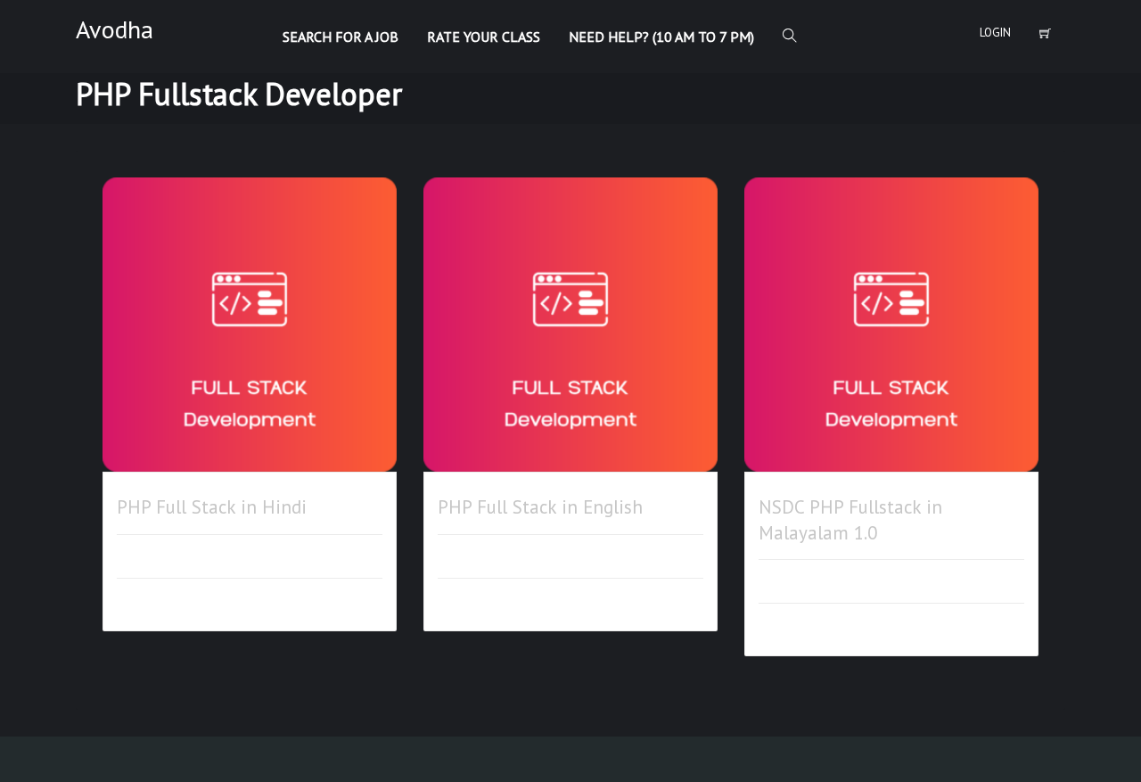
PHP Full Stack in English (540, 507)
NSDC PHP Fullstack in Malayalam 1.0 (850, 519)
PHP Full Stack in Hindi (212, 507)
